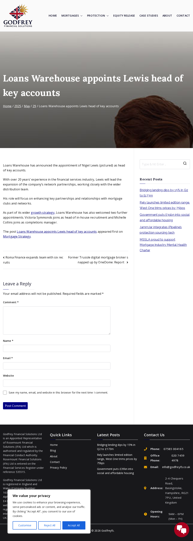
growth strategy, (43, 212)
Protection (96, 15)
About (167, 15)
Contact (183, 15)
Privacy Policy (58, 467)
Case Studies (148, 15)
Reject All (49, 525)
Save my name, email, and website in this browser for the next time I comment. (58, 392)
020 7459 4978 (178, 458)
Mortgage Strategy (17, 236)
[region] (49, 511)
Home (53, 15)
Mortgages (70, 15)
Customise (24, 525)
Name (8, 341)
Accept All (74, 525)
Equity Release (124, 15)
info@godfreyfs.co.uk (176, 467)
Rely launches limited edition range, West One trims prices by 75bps (165, 205)
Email (8, 358)
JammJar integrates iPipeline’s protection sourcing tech (161, 229)
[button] (81, 16)
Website (8, 375)
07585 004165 (173, 449)
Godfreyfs (107, 530)
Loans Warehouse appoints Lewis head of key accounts (57, 231)
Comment (11, 302)
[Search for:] (165, 164)
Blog (53, 450)
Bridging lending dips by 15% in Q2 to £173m (164, 192)
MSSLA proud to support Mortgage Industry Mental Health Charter (163, 245)
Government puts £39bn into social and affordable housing (164, 217)
